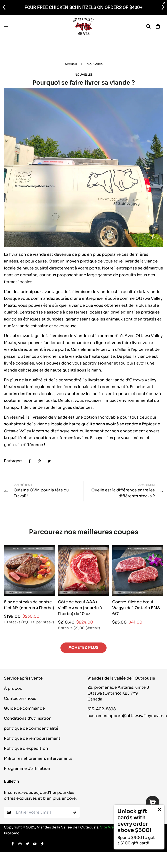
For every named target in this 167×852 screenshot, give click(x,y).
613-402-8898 (101, 709)
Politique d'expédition (26, 748)
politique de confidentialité (31, 728)
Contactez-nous (20, 698)
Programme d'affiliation (27, 768)
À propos (13, 688)
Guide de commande (24, 708)
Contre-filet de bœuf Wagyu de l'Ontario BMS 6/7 (136, 608)
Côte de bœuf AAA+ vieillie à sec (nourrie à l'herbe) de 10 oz (80, 608)
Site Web (108, 827)
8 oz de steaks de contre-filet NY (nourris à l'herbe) (29, 605)
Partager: (13, 460)
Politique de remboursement (32, 738)
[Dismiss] (159, 809)
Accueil (71, 64)
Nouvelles (95, 64)
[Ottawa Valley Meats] (83, 26)
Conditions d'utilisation (28, 718)
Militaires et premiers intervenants (38, 758)
